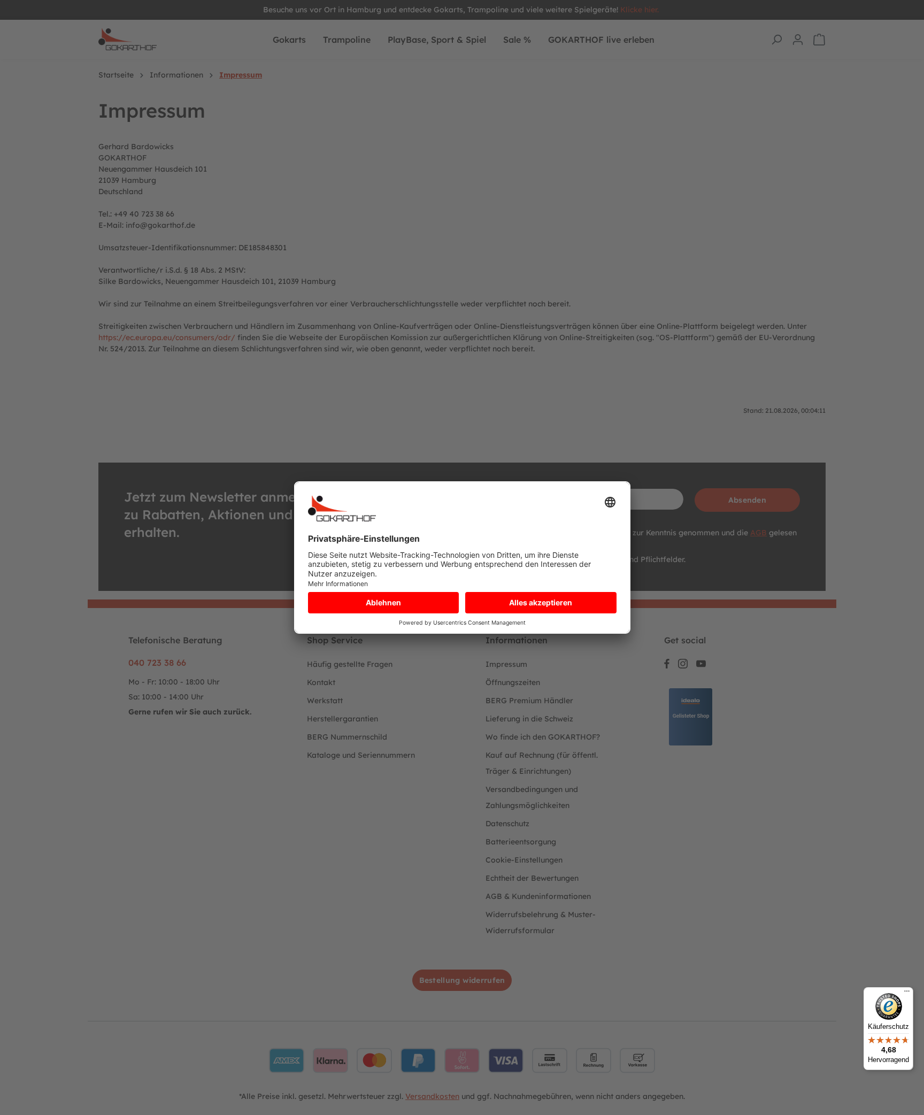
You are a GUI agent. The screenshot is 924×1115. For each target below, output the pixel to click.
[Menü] (906, 993)
